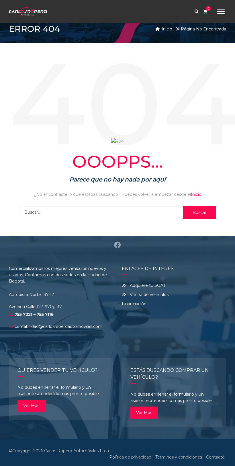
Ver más (31, 405)
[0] (205, 11)
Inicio (196, 194)
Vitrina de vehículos (149, 294)
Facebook (117, 245)
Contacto (215, 457)
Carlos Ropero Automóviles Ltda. (77, 450)
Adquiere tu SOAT (148, 285)
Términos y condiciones (178, 457)
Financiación (134, 303)
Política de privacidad (130, 457)
